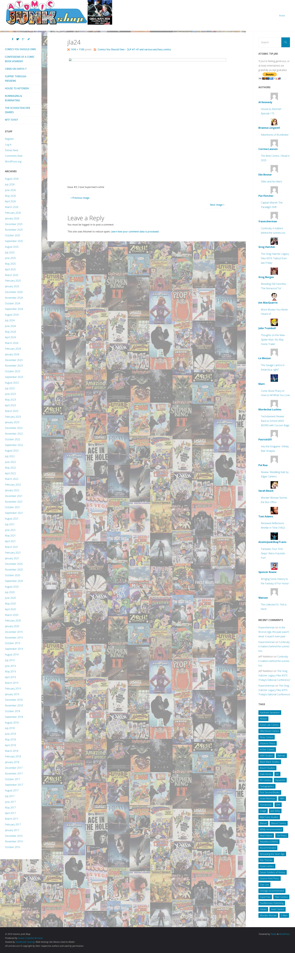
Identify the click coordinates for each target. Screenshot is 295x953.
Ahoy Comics (266, 737)
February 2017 (13, 824)
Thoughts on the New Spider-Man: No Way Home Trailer (273, 339)
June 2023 (10, 394)
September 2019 (14, 649)
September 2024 (14, 309)
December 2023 (14, 360)
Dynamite (280, 780)
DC (277, 774)
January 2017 (12, 830)
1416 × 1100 (78, 49)
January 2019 (12, 694)
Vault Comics (277, 909)
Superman (265, 896)
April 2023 (10, 405)
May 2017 (10, 807)
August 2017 (12, 790)
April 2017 (10, 813)
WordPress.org (13, 161)
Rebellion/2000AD (269, 841)
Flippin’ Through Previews (15, 78)
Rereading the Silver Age (272, 853)
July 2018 (10, 728)
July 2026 (10, 184)
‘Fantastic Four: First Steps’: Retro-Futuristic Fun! (273, 553)
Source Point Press (269, 878)
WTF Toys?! (11, 119)
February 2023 (13, 416)
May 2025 (10, 263)
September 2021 (14, 513)
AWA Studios (266, 755)
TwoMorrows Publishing (271, 903)
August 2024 (12, 314)
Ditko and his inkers (271, 181)
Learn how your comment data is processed (135, 231)
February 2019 (13, 688)
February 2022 (13, 484)
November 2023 (14, 365)
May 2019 (10, 671)
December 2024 (14, 292)
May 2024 (10, 331)
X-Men (284, 915)
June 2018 (10, 733)
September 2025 (14, 241)
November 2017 (14, 773)
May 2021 (10, 535)
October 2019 (12, 643)
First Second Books (270, 792)
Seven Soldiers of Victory (272, 872)
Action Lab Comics (269, 724)
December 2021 (14, 496)
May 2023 (10, 399)
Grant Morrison (267, 798)
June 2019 (10, 666)
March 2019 (11, 683)
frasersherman (266, 627)
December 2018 (14, 699)
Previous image (80, 197)
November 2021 (14, 501)
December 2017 (14, 768)
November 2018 (14, 705)
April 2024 (10, 337)
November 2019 (14, 637)
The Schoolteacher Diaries (17, 110)
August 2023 (12, 382)
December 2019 (14, 632)
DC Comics (265, 780)
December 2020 (14, 564)
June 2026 (10, 190)
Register (9, 139)
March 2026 (11, 207)
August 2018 (12, 722)
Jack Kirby (275, 810)
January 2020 (12, 626)
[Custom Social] (28, 39)
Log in (8, 144)
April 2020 (10, 609)
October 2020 (12, 575)
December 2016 (14, 836)
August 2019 (12, 654)
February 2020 (13, 620)
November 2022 (14, 433)
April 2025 (10, 269)
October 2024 (12, 303)
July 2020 (10, 592)
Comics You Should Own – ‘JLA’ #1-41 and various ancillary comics (134, 49)
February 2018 (13, 756)
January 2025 (12, 286)
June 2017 (10, 802)
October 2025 (12, 235)
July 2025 (10, 252)
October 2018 (12, 711)
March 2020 (11, 615)
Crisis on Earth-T (16, 68)
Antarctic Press (267, 743)
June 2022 (10, 462)
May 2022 (10, 467)
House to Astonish (17, 88)
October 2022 (12, 439)
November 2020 (14, 569)
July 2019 (10, 660)
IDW (278, 804)
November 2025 (14, 229)
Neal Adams (266, 835)
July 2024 (10, 320)
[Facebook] (12, 39)
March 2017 (11, 818)
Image (263, 810)
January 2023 (12, 422)
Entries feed (11, 150)
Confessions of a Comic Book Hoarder (20, 59)
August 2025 (12, 246)
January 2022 (12, 490)
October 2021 (12, 507)
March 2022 (11, 479)
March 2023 (11, 411)
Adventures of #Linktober (275, 134)
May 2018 (10, 739)
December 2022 (14, 428)
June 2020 (10, 598)
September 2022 (14, 445)
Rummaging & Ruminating (13, 98)
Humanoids (266, 804)
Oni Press (282, 835)
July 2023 (10, 388)
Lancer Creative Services (30, 938)
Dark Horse (265, 774)
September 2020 (14, 581)
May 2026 (10, 195)
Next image (216, 204)
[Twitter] (17, 39)
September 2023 (14, 377)
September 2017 (14, 784)
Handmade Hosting (24, 942)
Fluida (273, 934)
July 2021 (10, 524)
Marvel (263, 823)
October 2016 (12, 847)
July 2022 (10, 456)
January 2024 (12, 354)
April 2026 (10, 201)
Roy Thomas (266, 859)
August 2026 (12, 178)
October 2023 (12, 371)
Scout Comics (267, 866)
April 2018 (10, 745)
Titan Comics (281, 896)
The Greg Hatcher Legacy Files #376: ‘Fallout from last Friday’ (275, 258)
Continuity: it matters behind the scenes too (274, 646)
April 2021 (10, 541)
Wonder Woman (268, 915)
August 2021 (12, 518)
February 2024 (13, 348)
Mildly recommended (271, 829)
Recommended (268, 847)
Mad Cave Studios (269, 817)
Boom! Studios (267, 767)
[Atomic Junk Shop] (59, 12)
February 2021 (13, 552)
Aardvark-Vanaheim (270, 712)
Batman (281, 755)
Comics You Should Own (20, 49)
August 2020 (12, 586)
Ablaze (263, 718)
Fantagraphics (267, 786)
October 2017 (12, 779)
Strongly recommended (272, 890)
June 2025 (10, 258)
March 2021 (11, 547)
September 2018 (14, 717)
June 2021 (10, 530)
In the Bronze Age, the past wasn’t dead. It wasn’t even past (273, 632)
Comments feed (13, 155)
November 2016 (14, 841)
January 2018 (12, 762)
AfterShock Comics (269, 730)
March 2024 (11, 343)
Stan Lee (264, 884)
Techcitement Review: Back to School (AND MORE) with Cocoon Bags (275, 421)
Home (282, 15)
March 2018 (11, 751)
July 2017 (10, 796)
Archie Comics (267, 749)
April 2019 (10, 677)
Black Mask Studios (269, 761)
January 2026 (12, 218)
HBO (282, 798)
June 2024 (10, 326)
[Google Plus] (23, 39)
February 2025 (13, 280)
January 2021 (12, 558)
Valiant (263, 909)
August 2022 (12, 450)
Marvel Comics (278, 823)
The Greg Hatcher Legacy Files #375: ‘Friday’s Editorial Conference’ (274, 675)
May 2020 (10, 603)
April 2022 (10, 473)
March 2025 (11, 275)
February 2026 (13, 212)
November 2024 (14, 297)
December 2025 (14, 224)
